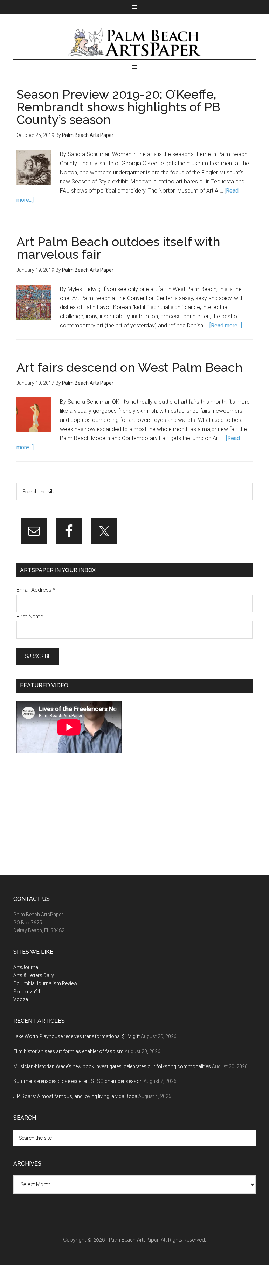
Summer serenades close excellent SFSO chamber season (78, 1081)
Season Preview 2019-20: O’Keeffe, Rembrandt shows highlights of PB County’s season (118, 107)
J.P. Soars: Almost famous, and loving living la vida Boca (75, 1096)
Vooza (20, 999)
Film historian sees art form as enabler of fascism (68, 1051)
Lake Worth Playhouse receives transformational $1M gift (76, 1036)
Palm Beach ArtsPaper (134, 43)
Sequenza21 (27, 991)
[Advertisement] (69, 814)
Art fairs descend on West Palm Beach (129, 367)
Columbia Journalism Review (45, 983)
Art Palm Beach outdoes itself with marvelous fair (118, 248)
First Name (29, 616)
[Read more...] (225, 325)
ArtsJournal (26, 967)
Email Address (35, 589)
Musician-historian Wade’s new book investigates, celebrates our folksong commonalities (112, 1066)
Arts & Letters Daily (33, 975)
